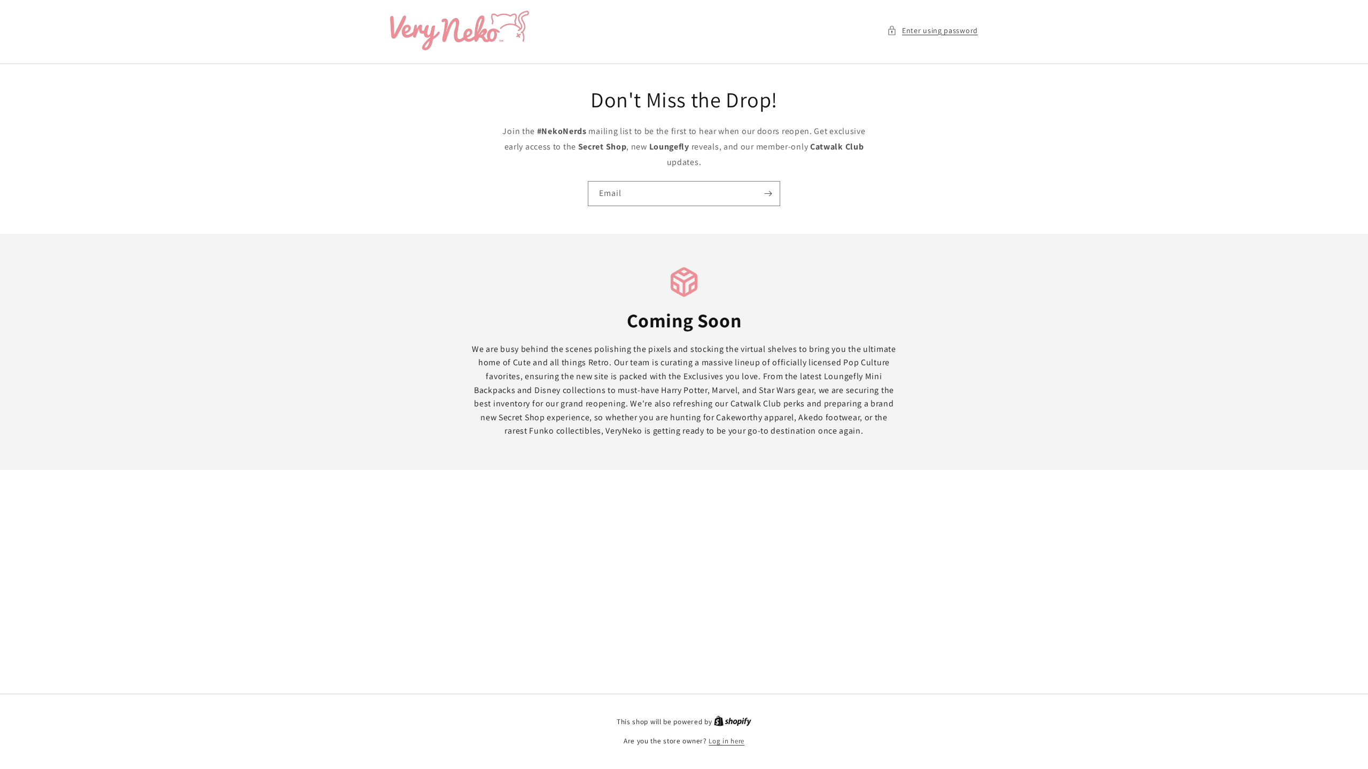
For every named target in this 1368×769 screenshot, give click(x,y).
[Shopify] (732, 721)
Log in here (726, 741)
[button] (932, 30)
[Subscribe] (768, 193)
